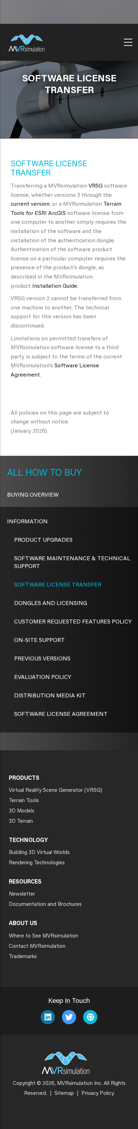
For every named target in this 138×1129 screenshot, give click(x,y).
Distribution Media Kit (50, 696)
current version (30, 204)
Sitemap (64, 1093)
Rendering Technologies (37, 863)
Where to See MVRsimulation (43, 936)
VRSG (95, 186)
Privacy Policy (97, 1093)
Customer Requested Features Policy (73, 622)
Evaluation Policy (42, 677)
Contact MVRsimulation (37, 946)
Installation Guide (54, 286)
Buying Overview (33, 495)
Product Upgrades (43, 540)
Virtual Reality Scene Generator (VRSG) (55, 790)
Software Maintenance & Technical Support (72, 562)
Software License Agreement (61, 714)
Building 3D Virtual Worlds (39, 852)
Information (27, 522)
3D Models (21, 811)
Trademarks (23, 957)
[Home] (26, 41)
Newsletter (22, 894)
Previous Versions (42, 659)
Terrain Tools (24, 801)
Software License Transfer (57, 585)
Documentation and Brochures (45, 904)
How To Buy (52, 473)
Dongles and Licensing (50, 603)
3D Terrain (21, 821)
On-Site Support (39, 640)
